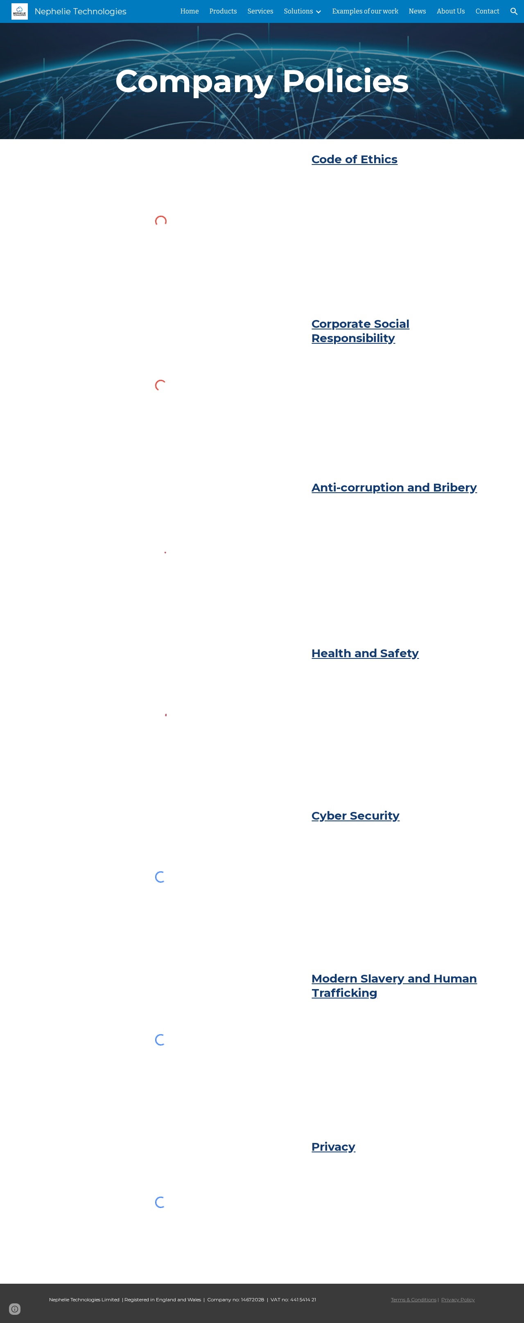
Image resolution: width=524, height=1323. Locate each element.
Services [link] (260, 11)
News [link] (417, 11)
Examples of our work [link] (365, 11)
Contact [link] (487, 11)
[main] (262, 81)
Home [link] (190, 11)
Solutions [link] (298, 11)
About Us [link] (451, 11)
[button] (514, 11)
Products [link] (223, 11)
